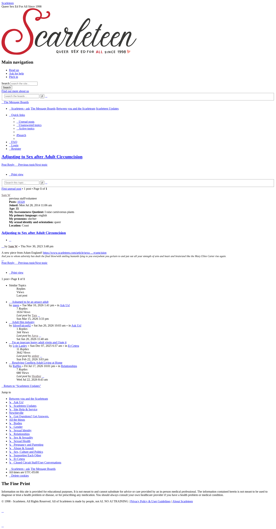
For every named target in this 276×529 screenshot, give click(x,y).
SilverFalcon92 (22, 325)
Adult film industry (23, 322)
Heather (36, 376)
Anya (35, 335)
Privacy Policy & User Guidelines (150, 501)
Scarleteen (8, 3)
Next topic (41, 164)
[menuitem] (25, 121)
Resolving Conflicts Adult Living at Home (37, 362)
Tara (34, 315)
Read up (14, 70)
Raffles (17, 366)
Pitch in (13, 76)
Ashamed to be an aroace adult (30, 301)
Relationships (69, 366)
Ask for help (16, 73)
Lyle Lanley (20, 345)
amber (35, 355)
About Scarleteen (182, 501)
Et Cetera (73, 345)
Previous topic (26, 164)
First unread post (11, 188)
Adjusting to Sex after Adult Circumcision (42, 156)
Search (6, 83)
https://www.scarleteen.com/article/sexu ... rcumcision (74, 252)
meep (16, 305)
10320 (21, 201)
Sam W (6, 195)
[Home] (69, 54)
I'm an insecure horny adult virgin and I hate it (39, 342)
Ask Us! (65, 305)
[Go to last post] (39, 315)
